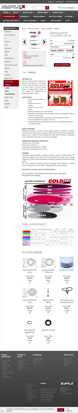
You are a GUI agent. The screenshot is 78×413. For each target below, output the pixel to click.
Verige (6, 71)
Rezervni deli (24, 16)
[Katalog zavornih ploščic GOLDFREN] (24, 53)
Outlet (68, 21)
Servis (20, 369)
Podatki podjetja (38, 359)
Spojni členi (8, 62)
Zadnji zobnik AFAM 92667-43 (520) (30, 301)
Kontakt (30, 400)
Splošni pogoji (32, 397)
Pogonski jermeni (9, 58)
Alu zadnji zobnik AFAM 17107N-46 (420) (48, 271)
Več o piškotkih (69, 410)
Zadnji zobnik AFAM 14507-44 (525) (30, 271)
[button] (44, 42)
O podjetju (31, 394)
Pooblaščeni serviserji (21, 365)
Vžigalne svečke (9, 78)
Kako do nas (37, 361)
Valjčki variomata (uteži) (11, 65)
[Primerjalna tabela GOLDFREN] (24, 62)
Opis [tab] (24, 72)
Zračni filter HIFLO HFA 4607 (67, 270)
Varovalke (7, 68)
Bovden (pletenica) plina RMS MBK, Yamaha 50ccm (67, 301)
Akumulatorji (8, 31)
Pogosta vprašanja (8, 372)
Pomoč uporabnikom (6, 375)
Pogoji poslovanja (29, 387)
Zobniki (7, 100)
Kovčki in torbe (58, 12)
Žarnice (6, 107)
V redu (61, 410)
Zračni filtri (7, 104)
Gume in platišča (55, 21)
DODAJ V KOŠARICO (62, 65)
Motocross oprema (55, 16)
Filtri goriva (7, 42)
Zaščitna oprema (42, 12)
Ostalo (6, 55)
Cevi (6, 38)
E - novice (30, 391)
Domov (24, 28)
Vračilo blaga (6, 365)
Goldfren (7, 85)
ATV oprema (68, 16)
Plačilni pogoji (6, 360)
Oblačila (5, 12)
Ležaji (6, 45)
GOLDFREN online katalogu (31, 175)
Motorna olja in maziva (10, 21)
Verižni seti (7, 75)
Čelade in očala (27, 12)
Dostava (5, 363)
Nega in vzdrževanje (29, 21)
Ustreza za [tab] (32, 72)
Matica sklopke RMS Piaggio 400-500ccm (29, 331)
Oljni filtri (7, 51)
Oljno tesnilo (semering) (48, 330)
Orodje (43, 21)
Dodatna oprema (38, 16)
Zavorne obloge (9, 97)
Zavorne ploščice (9, 82)
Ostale (7, 88)
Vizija (35, 363)
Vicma (7, 91)
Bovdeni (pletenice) (10, 35)
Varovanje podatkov (5, 368)
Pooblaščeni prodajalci (21, 361)
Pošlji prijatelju (54, 47)
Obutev (15, 12)
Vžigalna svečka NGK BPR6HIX (48, 301)
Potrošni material (9, 16)
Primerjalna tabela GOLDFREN (33, 65)
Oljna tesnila (8, 48)
